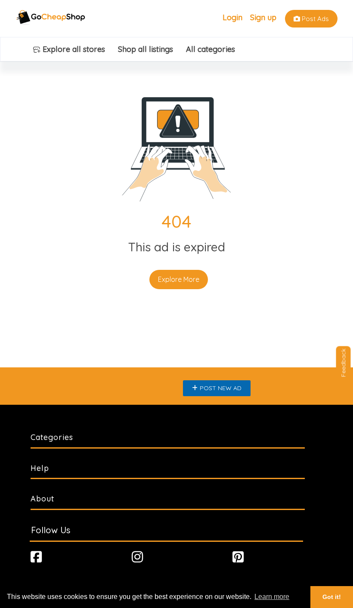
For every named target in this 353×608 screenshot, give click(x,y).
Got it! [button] (331, 596)
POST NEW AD (221, 388)
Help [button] (40, 468)
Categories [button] (52, 437)
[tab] (176, 437)
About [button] (42, 499)
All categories (210, 49)
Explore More (178, 279)
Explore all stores (72, 49)
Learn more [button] (271, 596)
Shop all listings (145, 49)
